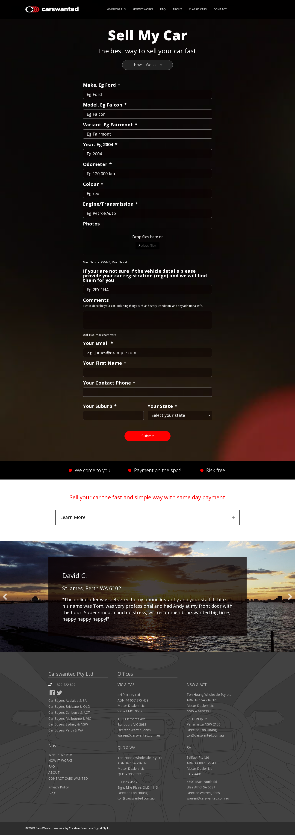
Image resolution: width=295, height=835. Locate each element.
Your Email (98, 343)
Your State (162, 406)
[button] (52, 693)
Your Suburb (100, 406)
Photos (91, 224)
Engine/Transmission (110, 204)
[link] (76, 701)
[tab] (147, 65)
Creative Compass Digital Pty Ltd (90, 828)
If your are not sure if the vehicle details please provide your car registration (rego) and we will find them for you (145, 276)
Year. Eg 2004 (100, 144)
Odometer (97, 164)
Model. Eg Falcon (105, 105)
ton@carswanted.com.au (136, 798)
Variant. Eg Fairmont (110, 124)
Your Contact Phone (109, 383)
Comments (96, 300)
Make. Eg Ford (101, 85)
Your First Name (104, 363)
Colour (93, 184)
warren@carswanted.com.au (139, 735)
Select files (147, 245)
